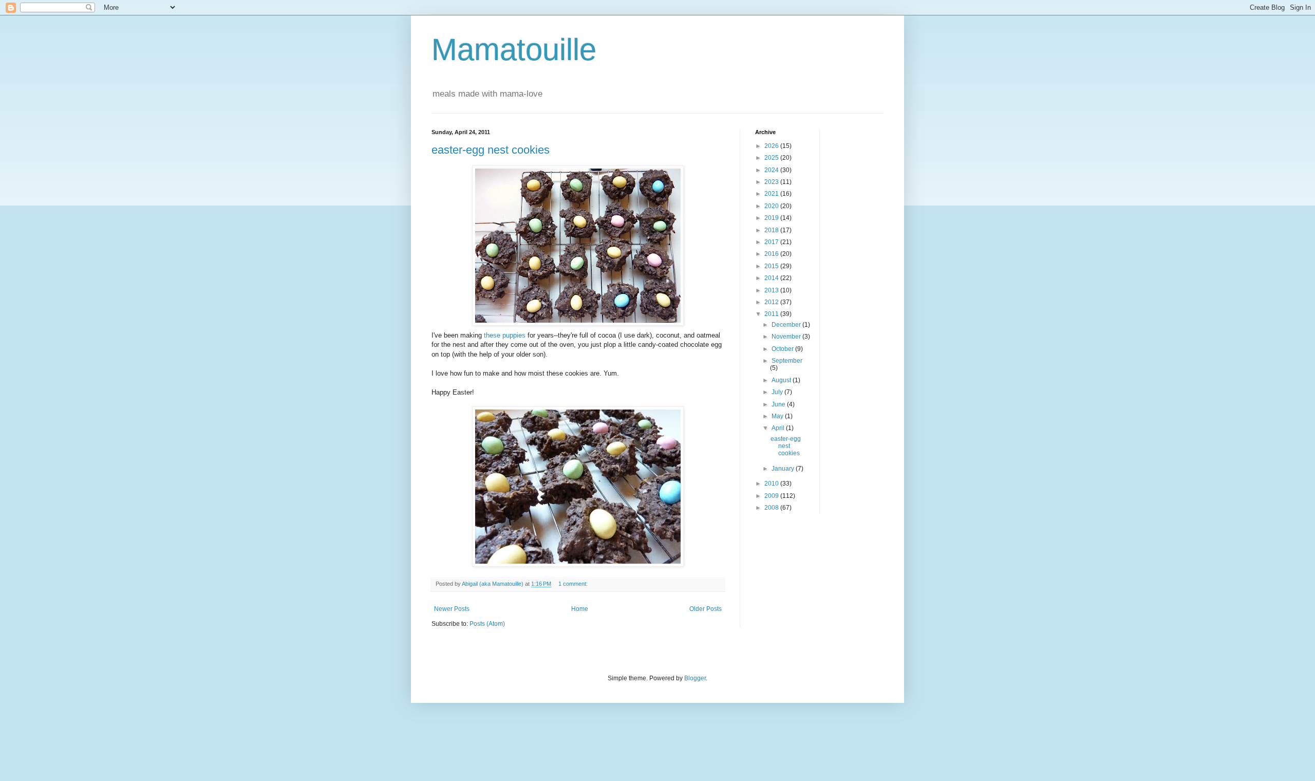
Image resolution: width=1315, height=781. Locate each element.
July (778, 392)
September (787, 360)
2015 (772, 266)
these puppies (504, 335)
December (787, 324)
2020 (772, 206)
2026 (772, 146)
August (782, 380)
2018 (772, 230)
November (787, 336)
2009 (772, 495)
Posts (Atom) (487, 623)
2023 (772, 181)
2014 (772, 278)
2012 (772, 302)
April (779, 428)
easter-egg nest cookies (490, 149)
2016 (772, 253)
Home (579, 608)
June (779, 404)
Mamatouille (513, 49)
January (784, 468)
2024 (772, 170)
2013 (772, 290)
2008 (772, 507)
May (778, 416)
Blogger (695, 678)
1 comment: (573, 584)
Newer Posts (451, 608)
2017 (772, 242)
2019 (772, 217)
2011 (772, 314)
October (783, 348)
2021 (772, 193)
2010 (772, 483)
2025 (772, 157)
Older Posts (705, 608)
